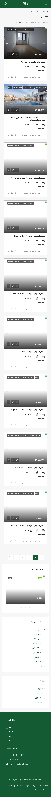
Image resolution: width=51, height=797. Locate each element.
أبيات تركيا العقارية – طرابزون (32, 76)
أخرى (37, 788)
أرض (41, 666)
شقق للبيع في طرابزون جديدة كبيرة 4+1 (28, 178)
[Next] (16, 557)
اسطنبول (39, 693)
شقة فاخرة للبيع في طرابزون (33, 62)
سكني (40, 629)
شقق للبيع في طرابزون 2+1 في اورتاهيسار (27, 526)
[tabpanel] (25, 589)
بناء (37, 634)
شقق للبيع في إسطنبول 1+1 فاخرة (30, 468)
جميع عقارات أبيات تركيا (40, 785)
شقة (37, 657)
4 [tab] (20, 608)
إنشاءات (12, 785)
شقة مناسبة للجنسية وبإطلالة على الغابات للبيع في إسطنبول (27, 118)
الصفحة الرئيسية (41, 11)
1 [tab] (32, 608)
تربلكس (36, 643)
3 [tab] (24, 608)
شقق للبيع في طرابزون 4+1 (33, 352)
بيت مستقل (34, 639)
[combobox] (32, 22)
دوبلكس (35, 648)
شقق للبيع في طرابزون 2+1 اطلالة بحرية (28, 410)
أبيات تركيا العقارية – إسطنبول (31, 134)
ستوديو (36, 652)
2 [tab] (28, 608)
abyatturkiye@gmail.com (18, 764)
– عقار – (45, 788)
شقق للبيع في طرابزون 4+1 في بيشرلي (29, 236)
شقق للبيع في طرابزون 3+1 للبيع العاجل (28, 294)
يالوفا (40, 702)
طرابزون (40, 688)
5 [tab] (16, 608)
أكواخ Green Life (23, 785)
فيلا (37, 661)
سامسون (39, 698)
